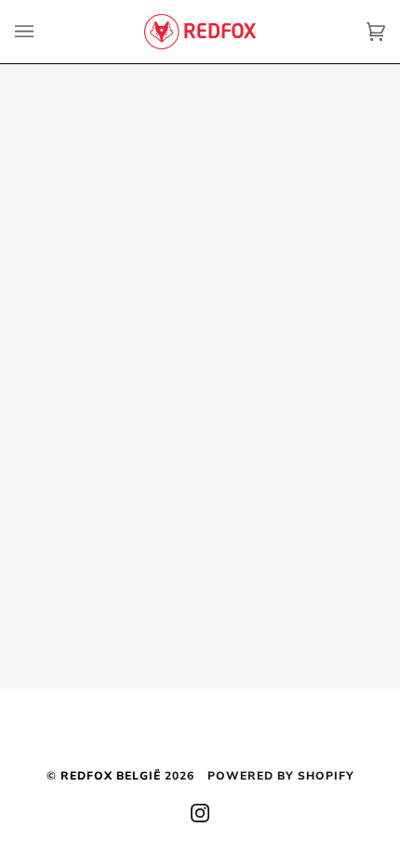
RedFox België (110, 775)
